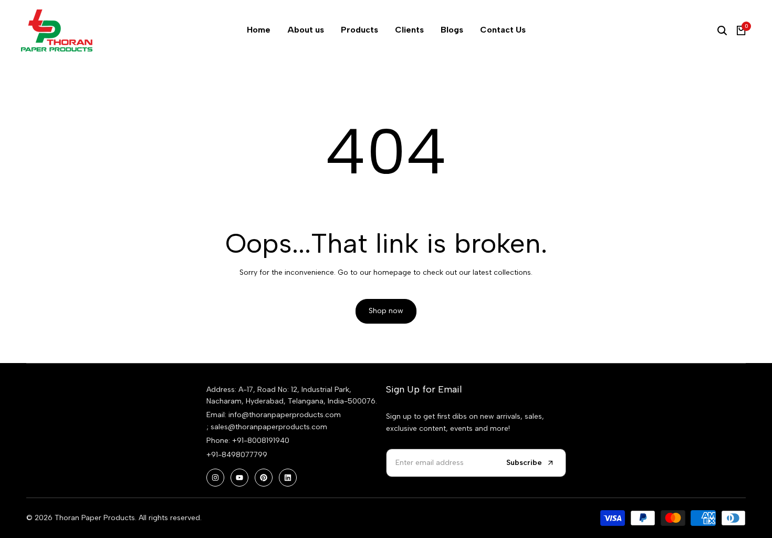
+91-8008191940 (260, 440)
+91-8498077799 (236, 454)
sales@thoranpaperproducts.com (269, 426)
